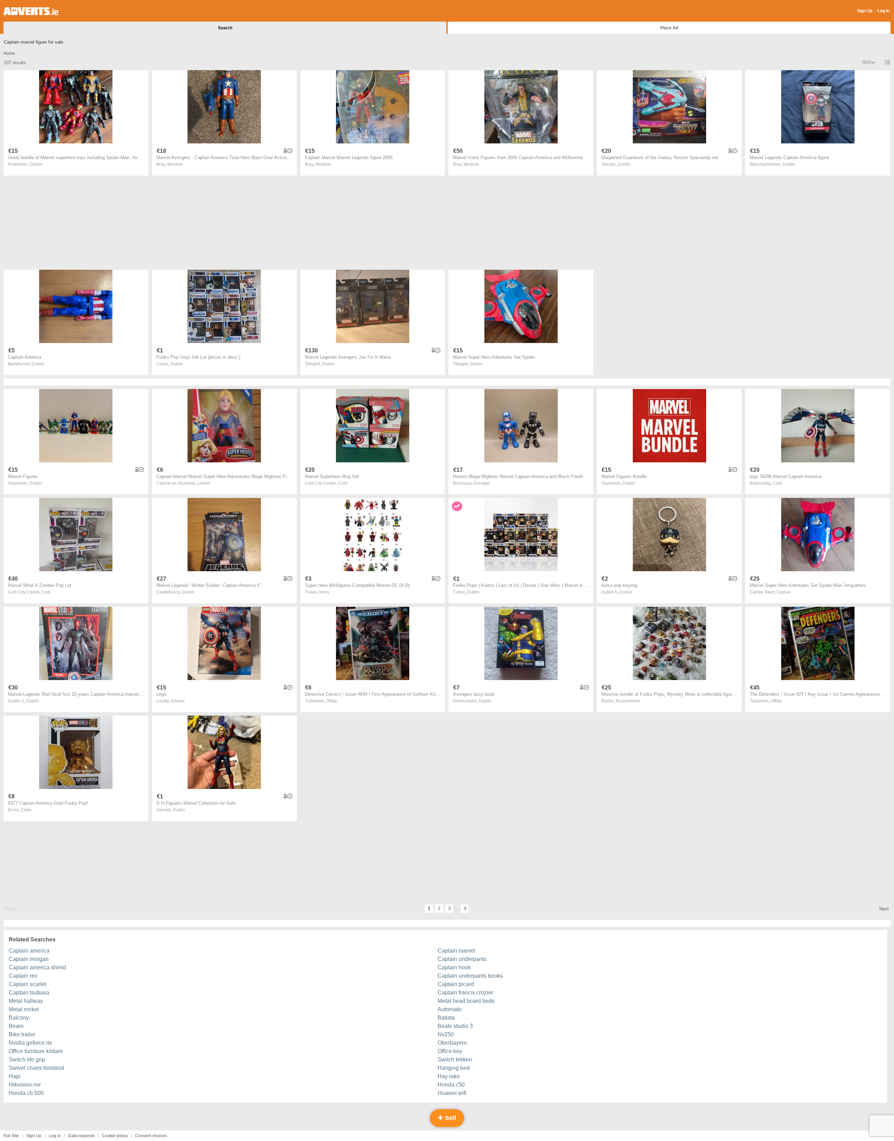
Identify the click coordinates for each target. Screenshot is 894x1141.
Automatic (450, 1009)
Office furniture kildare (36, 1051)
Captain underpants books (470, 976)
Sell (449, 1117)
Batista (446, 1018)
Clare (26, 809)
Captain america (29, 951)
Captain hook (454, 967)
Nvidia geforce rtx (30, 1043)
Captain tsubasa (29, 992)
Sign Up (864, 10)
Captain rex (23, 976)
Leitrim (203, 483)
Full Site (11, 1135)
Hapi (15, 1076)
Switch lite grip (27, 1059)
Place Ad (669, 27)
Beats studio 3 (455, 1026)
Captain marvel (456, 951)
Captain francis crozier (465, 992)
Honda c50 (451, 1085)
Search (225, 27)
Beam (16, 1026)
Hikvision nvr (25, 1085)
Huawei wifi (452, 1093)
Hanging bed (454, 1068)
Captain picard (456, 984)
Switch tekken (455, 1059)
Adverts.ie (30, 11)
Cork (342, 483)
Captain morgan (29, 959)
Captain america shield (37, 967)
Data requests (81, 1135)
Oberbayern (452, 1043)
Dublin (36, 164)
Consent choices (151, 1135)
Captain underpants (462, 959)
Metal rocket (24, 1009)
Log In (883, 10)
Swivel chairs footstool (36, 1068)
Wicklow (175, 164)
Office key (450, 1051)
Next (884, 908)
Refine (868, 62)
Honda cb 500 (26, 1093)
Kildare (178, 701)
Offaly (331, 701)
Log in (55, 1135)
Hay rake (449, 1076)
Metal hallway (26, 1001)
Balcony (19, 1018)
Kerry (324, 592)
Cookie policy (115, 1135)
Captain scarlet (27, 984)
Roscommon (628, 701)
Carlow (783, 592)
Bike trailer (22, 1034)
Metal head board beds (466, 1001)
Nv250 (446, 1034)
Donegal (482, 483)
